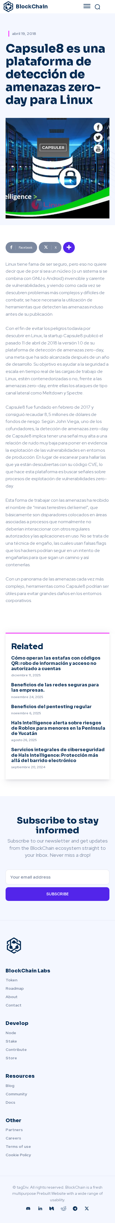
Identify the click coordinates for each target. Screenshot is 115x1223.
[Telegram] (75, 1208)
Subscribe (57, 893)
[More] (69, 247)
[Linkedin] (39, 1208)
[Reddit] (63, 1208)
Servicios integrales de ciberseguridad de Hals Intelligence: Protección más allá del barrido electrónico (58, 755)
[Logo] (57, 945)
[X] (86, 1208)
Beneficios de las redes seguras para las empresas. (55, 687)
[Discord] (28, 1208)
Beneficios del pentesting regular (51, 707)
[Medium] (51, 1208)
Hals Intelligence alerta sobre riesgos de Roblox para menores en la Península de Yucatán (58, 728)
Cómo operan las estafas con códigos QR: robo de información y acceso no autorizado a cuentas (55, 663)
